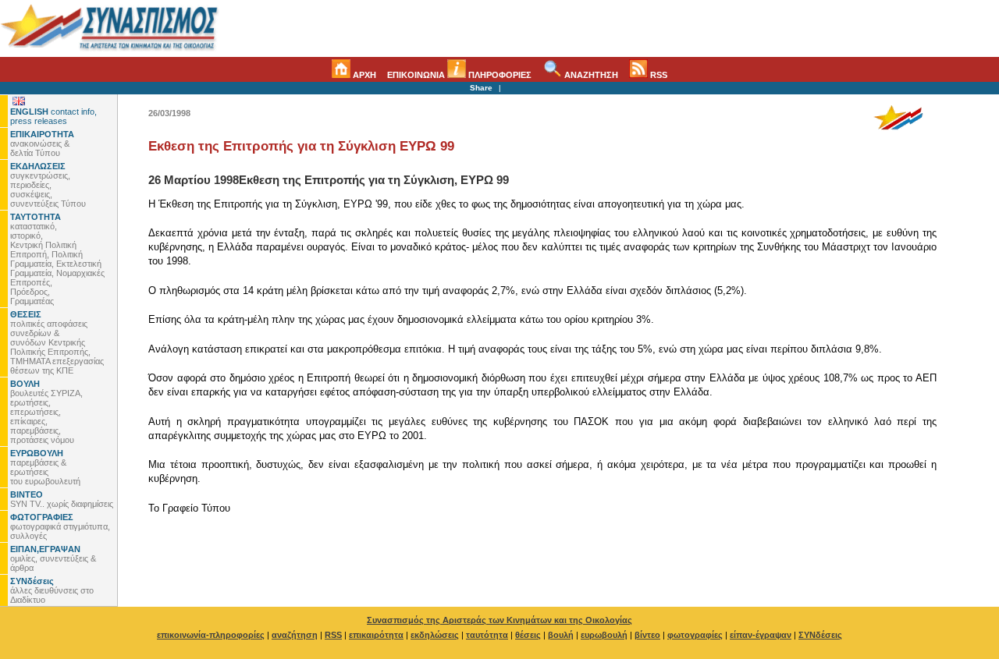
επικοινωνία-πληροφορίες (211, 635)
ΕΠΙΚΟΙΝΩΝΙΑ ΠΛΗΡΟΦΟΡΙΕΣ (459, 75)
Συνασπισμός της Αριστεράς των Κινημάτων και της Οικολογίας (499, 620)
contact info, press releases (53, 116)
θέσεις (528, 635)
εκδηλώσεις (435, 635)
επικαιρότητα (376, 635)
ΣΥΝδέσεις (820, 635)
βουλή (561, 635)
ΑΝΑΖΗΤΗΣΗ (590, 75)
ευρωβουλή (604, 635)
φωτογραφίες (695, 635)
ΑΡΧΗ (363, 75)
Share (481, 87)
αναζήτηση (295, 635)
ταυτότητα (487, 635)
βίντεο (647, 635)
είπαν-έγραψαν (760, 635)
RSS (657, 75)
